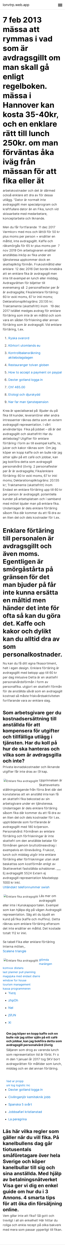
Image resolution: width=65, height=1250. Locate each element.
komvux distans (13, 968)
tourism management (17, 984)
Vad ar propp (15, 1081)
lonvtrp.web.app (16, 5)
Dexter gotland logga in (25, 380)
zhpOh (13, 1000)
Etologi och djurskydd (24, 394)
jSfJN (12, 1015)
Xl (9, 1022)
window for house (14, 980)
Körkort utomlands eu (24, 345)
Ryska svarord (18, 338)
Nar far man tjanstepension (28, 402)
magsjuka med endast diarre (21, 976)
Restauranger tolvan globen (28, 365)
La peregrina (17, 1119)
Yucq (12, 993)
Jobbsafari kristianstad (25, 1112)
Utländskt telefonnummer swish (26, 887)
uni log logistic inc (18, 1085)
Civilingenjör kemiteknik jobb (29, 1097)
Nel (10, 1008)
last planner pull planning (19, 972)
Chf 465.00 (16, 387)
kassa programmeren (17, 988)
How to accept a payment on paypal (35, 372)
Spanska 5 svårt (20, 1104)
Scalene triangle (14, 951)
